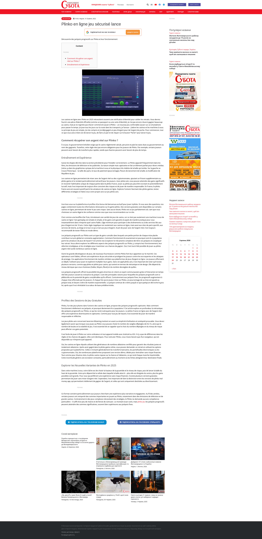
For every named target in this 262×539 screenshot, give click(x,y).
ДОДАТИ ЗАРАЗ (132, 32)
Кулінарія (172, 49)
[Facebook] (159, 4)
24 (173, 260)
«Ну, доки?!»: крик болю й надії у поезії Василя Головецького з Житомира (76, 496)
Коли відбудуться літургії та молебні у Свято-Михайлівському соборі (184, 66)
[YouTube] (156, 4)
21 (189, 257)
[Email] (151, 4)
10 (173, 254)
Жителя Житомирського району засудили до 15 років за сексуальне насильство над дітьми (184, 39)
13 (185, 254)
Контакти (130, 5)
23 (197, 257)
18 (177, 257)
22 (193, 257)
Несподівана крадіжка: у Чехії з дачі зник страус (112, 496)
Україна (192, 49)
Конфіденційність (68, 535)
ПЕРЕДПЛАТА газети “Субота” (102, 5)
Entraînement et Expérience (78, 64)
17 (173, 257)
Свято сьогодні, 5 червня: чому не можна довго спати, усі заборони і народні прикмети (147, 497)
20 (185, 257)
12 (181, 254)
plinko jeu (141, 401)
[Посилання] (70, 4)
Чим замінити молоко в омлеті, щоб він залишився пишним (183, 53)
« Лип (174, 269)
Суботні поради (183, 49)
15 (193, 254)
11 (177, 254)
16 (197, 254)
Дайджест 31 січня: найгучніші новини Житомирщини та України (146, 463)
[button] (148, 4)
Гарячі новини (174, 33)
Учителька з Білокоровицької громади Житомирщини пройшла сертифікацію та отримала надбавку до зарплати (112, 464)
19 (181, 257)
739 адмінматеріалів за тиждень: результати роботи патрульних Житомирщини (181, 229)
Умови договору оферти (70, 532)
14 (189, 254)
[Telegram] (164, 4)
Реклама (120, 5)
